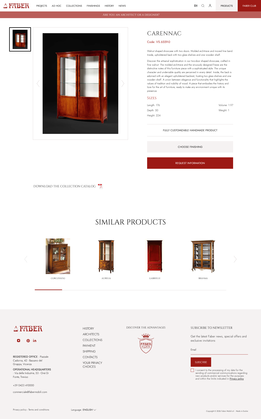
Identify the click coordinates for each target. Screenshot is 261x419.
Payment (89, 345)
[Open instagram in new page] (18, 341)
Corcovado (58, 278)
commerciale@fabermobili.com (30, 392)
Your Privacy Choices (92, 365)
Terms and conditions (38, 409)
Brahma (203, 278)
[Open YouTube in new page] (23, 341)
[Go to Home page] (16, 5)
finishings (93, 6)
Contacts (90, 357)
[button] (20, 39)
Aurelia (106, 278)
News (122, 6)
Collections (92, 340)
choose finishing (190, 147)
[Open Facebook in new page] (13, 341)
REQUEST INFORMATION (190, 163)
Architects (91, 334)
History (109, 6)
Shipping (89, 351)
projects (41, 6)
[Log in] (210, 5)
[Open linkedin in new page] (34, 341)
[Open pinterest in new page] (28, 341)
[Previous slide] (38, 83)
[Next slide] (122, 83)
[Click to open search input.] (202, 5)
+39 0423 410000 (23, 385)
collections (74, 6)
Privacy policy (19, 409)
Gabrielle (154, 278)
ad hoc (56, 6)
